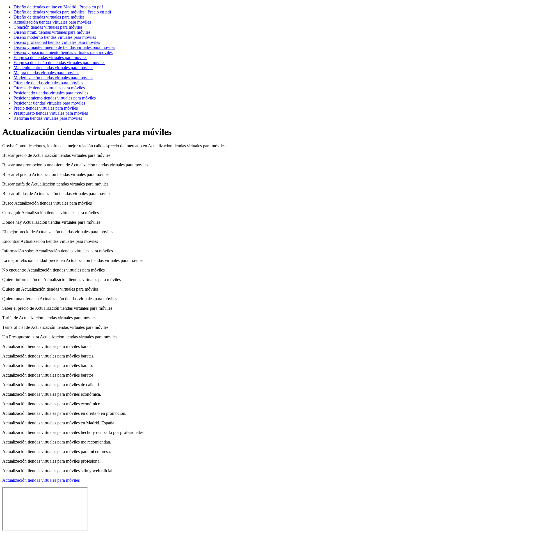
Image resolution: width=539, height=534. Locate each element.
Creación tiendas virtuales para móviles (48, 27)
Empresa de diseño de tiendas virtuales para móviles (59, 62)
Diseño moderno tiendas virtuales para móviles (54, 37)
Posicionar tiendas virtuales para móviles (49, 103)
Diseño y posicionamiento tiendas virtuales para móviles (63, 52)
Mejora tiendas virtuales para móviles (46, 72)
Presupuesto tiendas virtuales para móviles (50, 113)
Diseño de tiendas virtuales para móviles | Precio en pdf (62, 12)
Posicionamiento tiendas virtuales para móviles (54, 98)
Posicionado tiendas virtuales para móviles (50, 92)
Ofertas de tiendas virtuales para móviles (49, 87)
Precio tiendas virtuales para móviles (45, 108)
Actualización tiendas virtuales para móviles (52, 22)
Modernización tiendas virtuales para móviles (53, 77)
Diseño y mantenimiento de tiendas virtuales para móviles (64, 47)
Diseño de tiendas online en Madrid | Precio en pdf (58, 6)
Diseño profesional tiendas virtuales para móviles (56, 42)
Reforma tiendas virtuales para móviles (47, 118)
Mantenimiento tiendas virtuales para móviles (53, 67)
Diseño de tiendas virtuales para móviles (48, 17)
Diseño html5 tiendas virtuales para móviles (51, 32)
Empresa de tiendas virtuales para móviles (50, 57)
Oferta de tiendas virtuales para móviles (48, 82)
